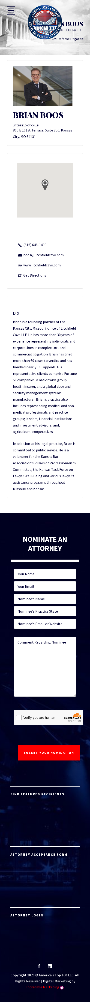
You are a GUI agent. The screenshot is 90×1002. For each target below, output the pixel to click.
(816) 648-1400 (34, 244)
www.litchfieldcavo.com (42, 265)
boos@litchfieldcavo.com (43, 255)
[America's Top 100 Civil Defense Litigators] (45, 22)
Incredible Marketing (42, 987)
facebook (39, 967)
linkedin (50, 967)
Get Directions (34, 275)
